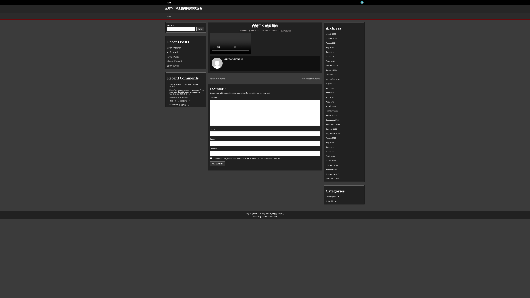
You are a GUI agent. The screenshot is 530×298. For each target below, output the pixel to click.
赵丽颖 (172, 97)
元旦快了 (173, 101)
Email (213, 139)
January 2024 (331, 70)
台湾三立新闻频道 (265, 26)
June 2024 (330, 52)
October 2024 (331, 38)
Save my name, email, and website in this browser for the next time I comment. (248, 158)
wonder (244, 31)
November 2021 (333, 178)
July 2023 (330, 88)
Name (213, 129)
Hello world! (172, 52)
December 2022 (332, 120)
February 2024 (332, 65)
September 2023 (333, 79)
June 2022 (330, 147)
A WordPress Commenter (180, 84)
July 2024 (330, 47)
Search (170, 25)
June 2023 (330, 92)
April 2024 (330, 61)
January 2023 (331, 115)
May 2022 (330, 151)
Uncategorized (332, 196)
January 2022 (331, 169)
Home (169, 2)
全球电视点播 (286, 31)
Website (213, 148)
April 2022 (330, 156)
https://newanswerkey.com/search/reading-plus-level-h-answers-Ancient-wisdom (186, 92)
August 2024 (331, 43)
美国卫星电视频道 (174, 47)
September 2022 (333, 133)
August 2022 (331, 138)
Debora (172, 104)
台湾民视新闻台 (173, 66)
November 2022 (333, 124)
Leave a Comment (271, 31)
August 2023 (331, 83)
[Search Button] (362, 2)
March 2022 (331, 160)
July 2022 (330, 142)
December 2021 (332, 174)
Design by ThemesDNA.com (265, 216)
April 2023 (330, 102)
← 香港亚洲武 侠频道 (216, 78)
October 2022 (331, 129)
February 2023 (332, 111)
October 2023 (331, 74)
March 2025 (331, 34)
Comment (215, 97)
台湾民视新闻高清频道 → (312, 78)
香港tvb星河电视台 (174, 61)
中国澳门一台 (185, 94)
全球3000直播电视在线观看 (183, 8)
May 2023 (330, 97)
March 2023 (331, 106)
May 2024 (330, 56)
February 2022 (332, 165)
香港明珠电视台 (173, 56)
